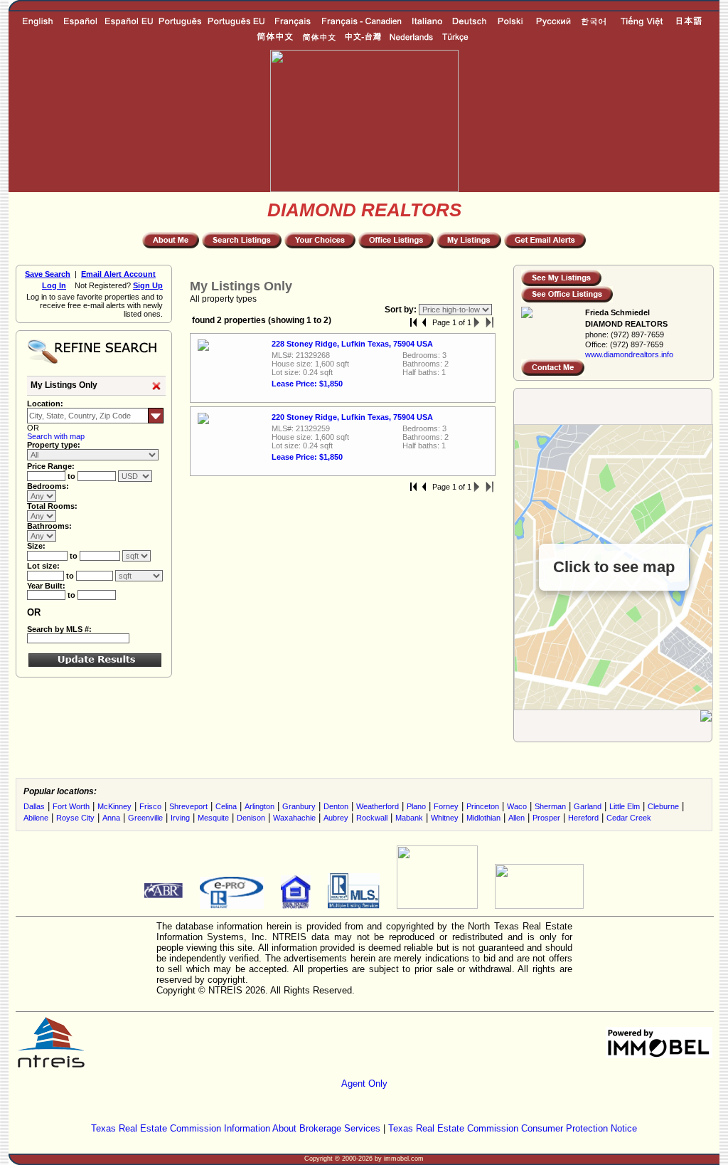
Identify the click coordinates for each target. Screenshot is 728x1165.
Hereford (583, 817)
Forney (446, 806)
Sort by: (402, 310)
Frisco (150, 806)
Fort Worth (71, 806)
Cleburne (663, 806)
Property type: (53, 445)
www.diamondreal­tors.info (629, 354)
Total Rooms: (52, 506)
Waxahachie (294, 817)
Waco (517, 806)
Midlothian (483, 817)
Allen (516, 817)
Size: (36, 546)
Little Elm (624, 806)
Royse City (75, 817)
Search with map (56, 436)
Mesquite (213, 817)
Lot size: (43, 566)
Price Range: (51, 466)
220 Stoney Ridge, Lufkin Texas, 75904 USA (352, 417)
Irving (180, 817)
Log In (54, 285)
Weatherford (377, 806)
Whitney (445, 817)
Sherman (550, 806)
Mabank (409, 817)
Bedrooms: (48, 486)
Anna (111, 817)
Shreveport (188, 806)
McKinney (114, 806)
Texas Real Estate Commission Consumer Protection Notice (512, 1128)
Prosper (546, 817)
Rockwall (371, 817)
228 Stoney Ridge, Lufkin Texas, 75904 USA (352, 343)
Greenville (145, 817)
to (72, 476)
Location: (45, 403)
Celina (226, 806)
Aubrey (335, 817)
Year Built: (46, 585)
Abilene (35, 817)
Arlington (259, 806)
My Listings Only (64, 385)
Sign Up (148, 285)
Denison (251, 817)
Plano (416, 806)
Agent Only (364, 1083)
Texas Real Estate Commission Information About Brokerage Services (235, 1128)
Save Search (47, 274)
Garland (587, 806)
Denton (335, 806)
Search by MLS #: (59, 629)
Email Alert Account (118, 274)
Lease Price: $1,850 (307, 383)
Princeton (482, 806)
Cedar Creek (628, 817)
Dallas (34, 806)
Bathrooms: (49, 526)
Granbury (299, 806)
